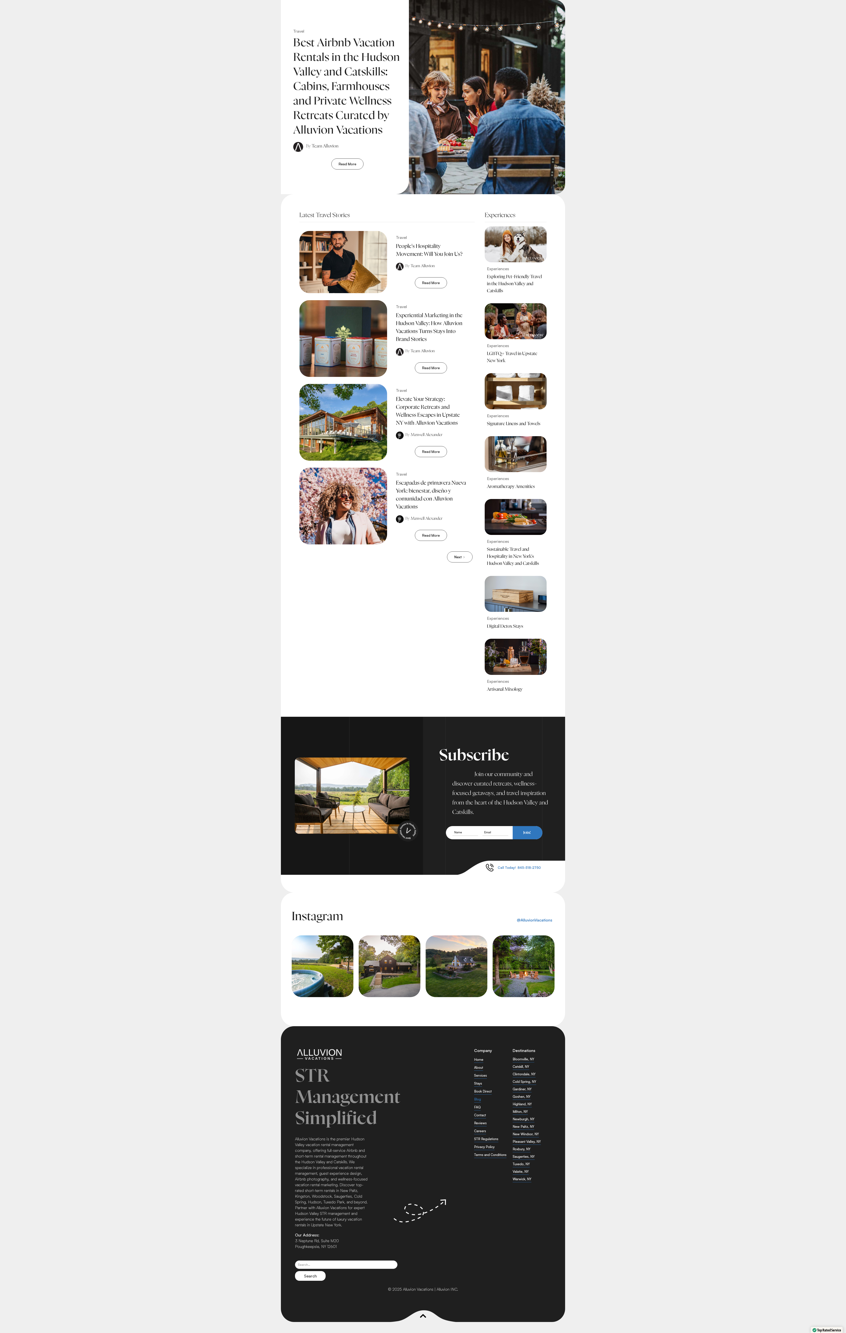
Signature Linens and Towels (513, 424)
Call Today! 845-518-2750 (519, 868)
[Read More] (480, 97)
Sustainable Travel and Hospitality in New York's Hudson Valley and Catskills (513, 556)
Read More (347, 164)
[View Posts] (515, 244)
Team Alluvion (325, 146)
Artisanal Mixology (505, 689)
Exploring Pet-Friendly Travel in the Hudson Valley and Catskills (514, 284)
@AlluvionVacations (534, 920)
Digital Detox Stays (505, 626)
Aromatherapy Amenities (511, 486)
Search (301, 1256)
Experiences (498, 268)
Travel (298, 31)
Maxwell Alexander (426, 435)
